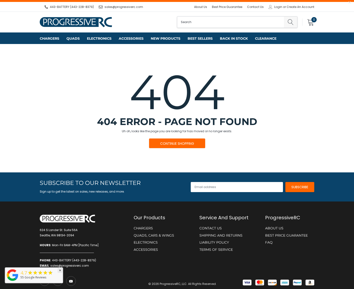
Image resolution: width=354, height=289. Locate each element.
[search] (290, 22)
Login (278, 7)
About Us (200, 7)
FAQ (269, 242)
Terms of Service (216, 249)
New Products (165, 38)
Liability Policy (214, 242)
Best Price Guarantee (227, 7)
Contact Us (255, 7)
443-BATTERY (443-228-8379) (72, 7)
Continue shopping (177, 143)
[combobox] (230, 22)
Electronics (99, 38)
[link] (71, 281)
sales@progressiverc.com (124, 7)
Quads (73, 38)
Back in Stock (234, 38)
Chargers (49, 38)
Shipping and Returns (221, 235)
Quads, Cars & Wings (154, 235)
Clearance (265, 38)
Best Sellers (200, 38)
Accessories (131, 38)
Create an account (300, 7)
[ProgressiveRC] (13, 281)
